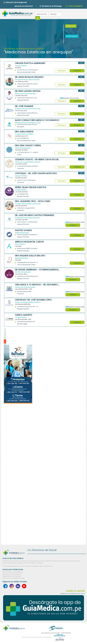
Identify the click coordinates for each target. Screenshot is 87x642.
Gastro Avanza (23, 230)
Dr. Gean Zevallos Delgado (29, 77)
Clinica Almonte (23, 315)
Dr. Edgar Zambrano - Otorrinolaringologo (37, 270)
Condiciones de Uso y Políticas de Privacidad (36, 637)
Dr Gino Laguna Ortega (27, 91)
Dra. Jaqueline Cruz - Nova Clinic (33, 201)
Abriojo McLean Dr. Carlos (29, 242)
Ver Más (76, 71)
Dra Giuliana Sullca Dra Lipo (30, 256)
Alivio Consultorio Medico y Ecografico (37, 120)
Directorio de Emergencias (16, 2)
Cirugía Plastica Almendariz (30, 63)
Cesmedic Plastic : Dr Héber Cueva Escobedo (37, 159)
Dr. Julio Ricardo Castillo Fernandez (34, 215)
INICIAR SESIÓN (71, 36)
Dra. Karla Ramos (24, 131)
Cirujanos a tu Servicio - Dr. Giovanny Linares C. (37, 285)
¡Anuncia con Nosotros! (24, 6)
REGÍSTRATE (70, 26)
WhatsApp (61, 71)
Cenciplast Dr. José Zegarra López (33, 300)
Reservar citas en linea (71, 98)
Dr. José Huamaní (24, 106)
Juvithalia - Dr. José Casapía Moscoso (36, 173)
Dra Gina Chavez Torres (28, 145)
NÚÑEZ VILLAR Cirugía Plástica (30, 187)
